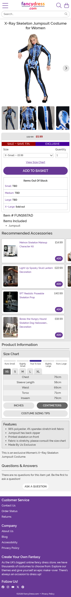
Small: (8, 186)
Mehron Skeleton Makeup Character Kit (33, 244)
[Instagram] (8, 587)
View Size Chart (35, 162)
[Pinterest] (22, 587)
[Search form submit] (66, 14)
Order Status (10, 511)
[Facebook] (3, 587)
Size (5, 149)
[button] (66, 6)
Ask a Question (36, 486)
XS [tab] (7, 371)
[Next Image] (66, 68)
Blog (5, 536)
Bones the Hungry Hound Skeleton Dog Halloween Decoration (33, 323)
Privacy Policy (10, 548)
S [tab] (15, 371)
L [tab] (30, 371)
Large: (8, 200)
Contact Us (9, 505)
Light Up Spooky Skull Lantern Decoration (36, 270)
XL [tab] (38, 371)
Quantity (60, 149)
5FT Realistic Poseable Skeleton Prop (31, 295)
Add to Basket (35, 171)
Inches (19, 405)
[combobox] (32, 14)
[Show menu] (5, 6)
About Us (7, 531)
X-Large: (10, 206)
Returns (6, 516)
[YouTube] (13, 587)
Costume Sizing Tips (35, 413)
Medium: (9, 193)
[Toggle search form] (58, 6)
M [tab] (22, 371)
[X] (18, 587)
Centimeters (52, 405)
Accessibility (10, 542)
